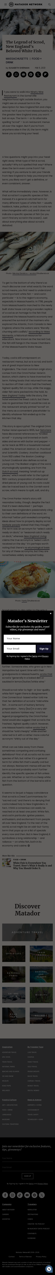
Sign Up (43, 648)
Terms (34, 656)
